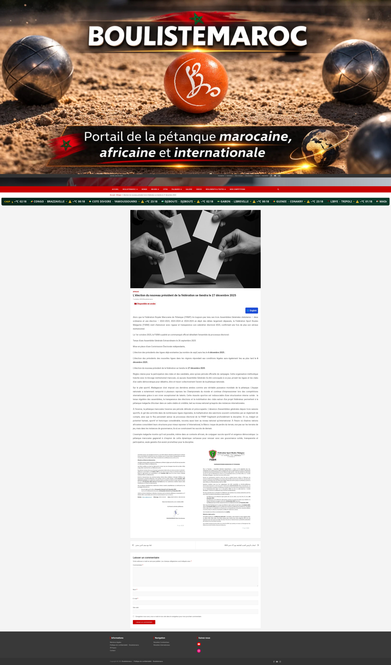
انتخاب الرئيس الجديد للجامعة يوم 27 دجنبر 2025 (240, 545)
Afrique (136, 292)
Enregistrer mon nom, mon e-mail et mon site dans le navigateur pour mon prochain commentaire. (169, 616)
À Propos (113, 648)
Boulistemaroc (129, 189)
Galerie (189, 189)
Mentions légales (115, 642)
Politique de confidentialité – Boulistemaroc (124, 645)
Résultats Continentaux (161, 642)
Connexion (230, 175)
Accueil (115, 189)
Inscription (221, 175)
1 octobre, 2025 (138, 299)
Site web (136, 607)
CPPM (165, 189)
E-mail (135, 598)
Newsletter (265, 175)
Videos (199, 189)
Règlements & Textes (215, 189)
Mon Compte (239, 175)
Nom (135, 590)
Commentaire (138, 565)
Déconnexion (249, 175)
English (252, 310)
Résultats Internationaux (162, 645)
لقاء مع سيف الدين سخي (143, 545)
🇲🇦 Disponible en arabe (144, 303)
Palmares (176, 189)
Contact (257, 175)
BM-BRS (154, 189)
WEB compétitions (237, 189)
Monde (144, 189)
